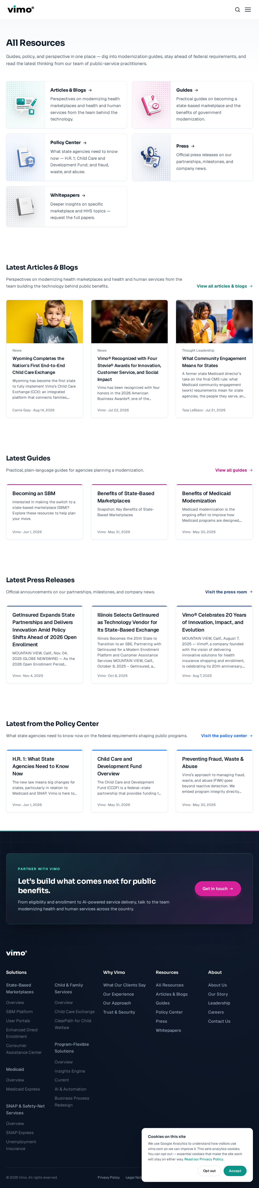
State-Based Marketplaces (20, 988)
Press (161, 1021)
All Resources (170, 985)
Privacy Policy (109, 1177)
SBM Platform (19, 1011)
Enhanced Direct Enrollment (22, 1033)
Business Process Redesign (72, 1101)
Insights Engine (70, 1071)
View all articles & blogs (222, 286)
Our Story (218, 994)
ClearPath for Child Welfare (73, 1024)
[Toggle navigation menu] (248, 10)
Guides (163, 1003)
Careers (216, 1012)
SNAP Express (20, 1132)
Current (62, 1080)
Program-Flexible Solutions (72, 1047)
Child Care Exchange (75, 1011)
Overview (15, 1002)
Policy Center (169, 1012)
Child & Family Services (69, 988)
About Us (217, 985)
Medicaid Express (23, 1089)
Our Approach (117, 1003)
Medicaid (15, 1069)
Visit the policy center (224, 735)
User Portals (18, 1020)
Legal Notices (136, 1177)
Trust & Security (119, 1012)
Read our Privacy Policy (203, 1159)
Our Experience (118, 994)
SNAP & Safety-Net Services (25, 1109)
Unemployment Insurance (21, 1145)
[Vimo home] (20, 9)
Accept (235, 1171)
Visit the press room (226, 592)
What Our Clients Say (124, 985)
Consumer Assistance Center (24, 1049)
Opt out (209, 1171)
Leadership (219, 1003)
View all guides (231, 470)
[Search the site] (237, 9)
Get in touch (215, 888)
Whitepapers (168, 1030)
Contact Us (219, 1021)
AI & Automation (71, 1089)
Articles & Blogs (172, 994)
